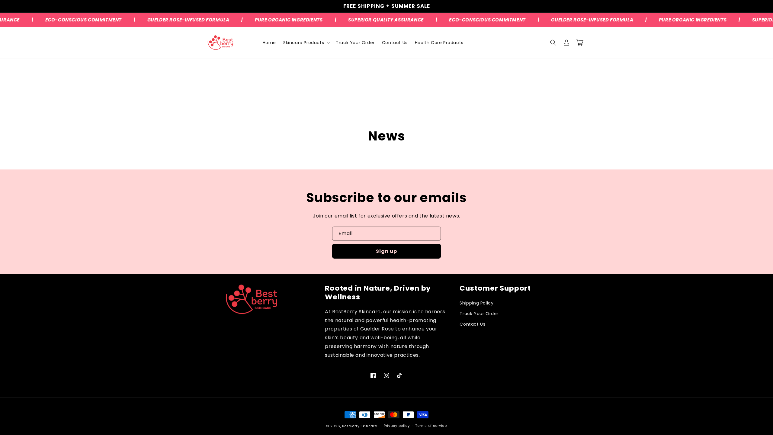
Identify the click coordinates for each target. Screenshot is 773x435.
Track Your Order (479, 314)
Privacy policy (397, 425)
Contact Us (472, 324)
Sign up (386, 251)
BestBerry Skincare (359, 426)
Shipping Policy (476, 303)
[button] (306, 42)
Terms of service (431, 425)
